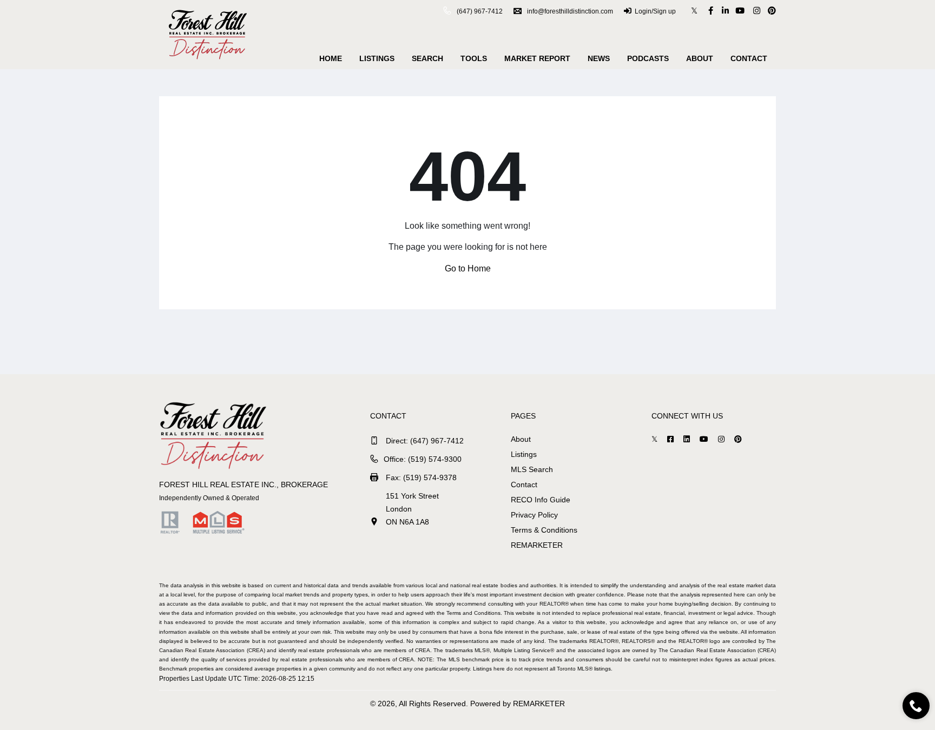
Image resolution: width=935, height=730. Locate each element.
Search (427, 58)
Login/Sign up (655, 11)
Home (330, 58)
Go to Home (468, 268)
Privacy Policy (534, 514)
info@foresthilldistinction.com (570, 11)
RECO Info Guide (540, 499)
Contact (748, 58)
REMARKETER (537, 545)
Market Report (537, 58)
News (599, 58)
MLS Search (532, 469)
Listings (376, 58)
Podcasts (648, 58)
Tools (473, 58)
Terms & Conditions (544, 530)
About (699, 58)
